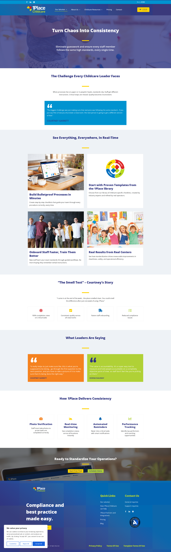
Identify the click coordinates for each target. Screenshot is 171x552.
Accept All (38, 544)
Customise (13, 544)
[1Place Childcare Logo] (36, 6)
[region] (26, 536)
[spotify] (34, 2)
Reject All (26, 544)
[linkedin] (30, 2)
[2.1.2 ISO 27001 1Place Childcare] (135, 513)
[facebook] (27, 2)
